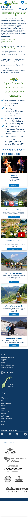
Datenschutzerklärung (6, 411)
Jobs (2, 407)
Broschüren (3, 405)
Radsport (3, 421)
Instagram (17, 3)
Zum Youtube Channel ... (14, 249)
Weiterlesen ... (14, 282)
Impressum (3, 413)
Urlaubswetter (4, 398)
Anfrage (3, 415)
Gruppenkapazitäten (6, 419)
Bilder (2, 400)
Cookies (2, 424)
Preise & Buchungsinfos (6, 418)
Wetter (25, 3)
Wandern (3, 423)
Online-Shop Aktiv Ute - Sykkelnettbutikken (13, 48)
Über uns (3, 408)
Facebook (6, 435)
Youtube (9, 3)
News (2, 397)
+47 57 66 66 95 (7, 364)
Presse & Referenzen (6, 403)
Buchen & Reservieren (6, 416)
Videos (2, 402)
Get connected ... (14, 216)
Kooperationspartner (6, 410)
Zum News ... (14, 185)
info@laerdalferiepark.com (7, 365)
